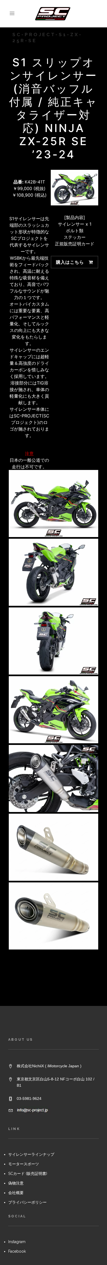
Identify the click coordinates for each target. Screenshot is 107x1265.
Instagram (17, 1242)
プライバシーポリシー (27, 1202)
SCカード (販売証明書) (27, 1173)
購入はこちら (70, 262)
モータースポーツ (23, 1164)
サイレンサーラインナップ (31, 1154)
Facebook (17, 1251)
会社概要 (16, 1193)
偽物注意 (16, 1183)
